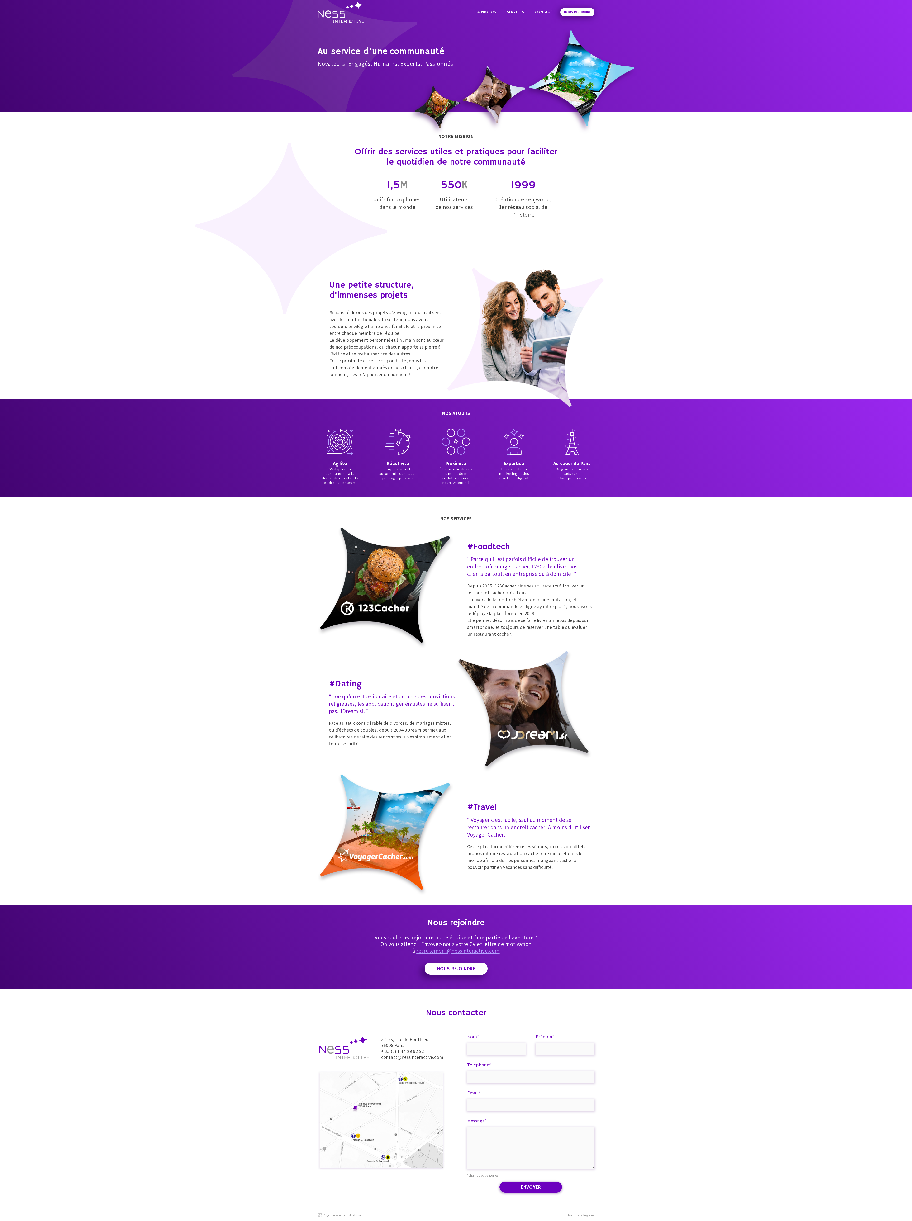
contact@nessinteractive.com (412, 1057)
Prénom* (545, 1037)
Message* (477, 1121)
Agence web (333, 1215)
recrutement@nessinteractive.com (457, 950)
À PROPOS (486, 12)
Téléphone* (479, 1065)
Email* (474, 1093)
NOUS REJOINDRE (577, 12)
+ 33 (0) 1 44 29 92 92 (402, 1051)
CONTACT (543, 12)
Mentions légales (581, 1215)
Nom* (473, 1037)
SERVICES (515, 12)
